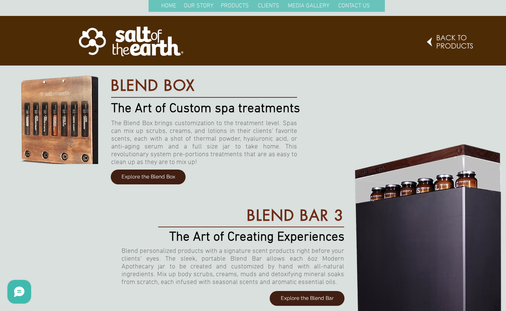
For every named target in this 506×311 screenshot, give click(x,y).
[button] (168, 6)
